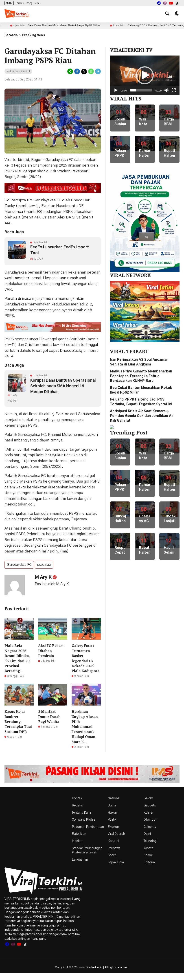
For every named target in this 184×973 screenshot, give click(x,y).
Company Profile (83, 819)
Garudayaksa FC (19, 564)
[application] (145, 75)
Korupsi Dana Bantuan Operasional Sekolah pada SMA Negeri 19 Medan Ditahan (63, 386)
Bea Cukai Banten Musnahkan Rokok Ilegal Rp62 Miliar (43, 25)
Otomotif (150, 819)
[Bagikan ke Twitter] (84, 71)
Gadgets (150, 805)
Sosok (148, 855)
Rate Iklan (79, 833)
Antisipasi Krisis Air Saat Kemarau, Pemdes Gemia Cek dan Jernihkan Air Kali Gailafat (142, 416)
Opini (147, 833)
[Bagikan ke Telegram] (97, 71)
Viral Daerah (116, 833)
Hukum (113, 812)
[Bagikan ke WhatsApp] (91, 71)
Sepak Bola (116, 862)
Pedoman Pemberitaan (88, 826)
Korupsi (113, 841)
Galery (148, 798)
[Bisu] (166, 90)
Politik (112, 819)
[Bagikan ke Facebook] (77, 71)
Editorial (150, 862)
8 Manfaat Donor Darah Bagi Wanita (49, 716)
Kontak (77, 798)
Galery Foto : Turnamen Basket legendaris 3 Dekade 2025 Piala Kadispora (85, 658)
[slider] (141, 90)
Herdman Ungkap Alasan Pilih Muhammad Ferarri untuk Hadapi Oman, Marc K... (85, 726)
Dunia (112, 805)
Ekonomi (114, 826)
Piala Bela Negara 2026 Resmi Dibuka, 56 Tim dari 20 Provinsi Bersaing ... (17, 658)
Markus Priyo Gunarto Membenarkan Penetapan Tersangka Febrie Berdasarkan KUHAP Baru (141, 376)
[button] (145, 75)
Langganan (80, 859)
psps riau (44, 564)
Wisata (148, 848)
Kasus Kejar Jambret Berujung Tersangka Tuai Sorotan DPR (18, 721)
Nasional (114, 798)
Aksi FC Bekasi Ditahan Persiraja (51, 650)
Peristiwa (114, 848)
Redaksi (77, 805)
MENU (9, 3)
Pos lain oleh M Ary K (52, 584)
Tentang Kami (81, 812)
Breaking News (33, 35)
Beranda (11, 35)
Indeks (76, 841)
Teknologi (150, 841)
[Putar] (116, 90)
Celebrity (150, 826)
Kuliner (148, 812)
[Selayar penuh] (173, 90)
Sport (112, 855)
